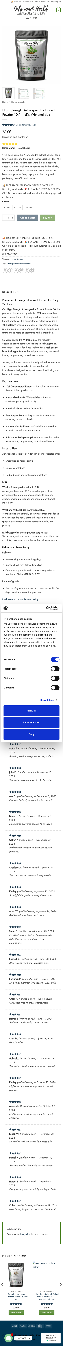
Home (5, 101)
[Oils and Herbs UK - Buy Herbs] (31, 10)
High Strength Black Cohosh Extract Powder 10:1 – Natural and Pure (47, 1297)
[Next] (55, 55)
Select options (16, 1312)
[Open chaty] (8, 1338)
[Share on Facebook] (10, 270)
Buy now (47, 217)
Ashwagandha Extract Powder (18, 263)
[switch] (55, 668)
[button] (4, 10)
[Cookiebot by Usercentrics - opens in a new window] (46, 608)
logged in (25, 1234)
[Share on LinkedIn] (32, 270)
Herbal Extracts (17, 101)
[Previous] (7, 55)
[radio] (6, 207)
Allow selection (31, 722)
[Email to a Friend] (21, 270)
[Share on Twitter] (16, 270)
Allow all (31, 710)
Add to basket (27, 217)
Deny (31, 734)
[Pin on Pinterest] (27, 270)
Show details (47, 700)
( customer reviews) (25, 124)
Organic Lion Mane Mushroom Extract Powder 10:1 (16, 1297)
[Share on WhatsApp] (5, 270)
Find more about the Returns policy (20, 599)
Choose (5, 202)
